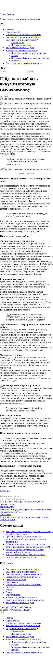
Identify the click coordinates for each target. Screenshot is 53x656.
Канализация (17, 42)
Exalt (27, 610)
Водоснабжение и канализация (21, 40)
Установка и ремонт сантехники (21, 50)
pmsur (5, 96)
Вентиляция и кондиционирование (23, 37)
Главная (9, 29)
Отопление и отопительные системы (23, 34)
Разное (14, 55)
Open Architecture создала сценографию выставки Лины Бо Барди (25, 550)
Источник (5, 491)
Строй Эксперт (7, 14)
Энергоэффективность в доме (20, 47)
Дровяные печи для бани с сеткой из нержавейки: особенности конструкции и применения (26, 539)
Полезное (15, 60)
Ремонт (9, 592)
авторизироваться (20, 501)
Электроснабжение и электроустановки (30, 58)
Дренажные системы (21, 45)
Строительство (13, 32)
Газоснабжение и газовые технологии (24, 63)
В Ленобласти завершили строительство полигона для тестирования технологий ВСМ (28, 545)
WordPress (16, 610)
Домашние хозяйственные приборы (28, 53)
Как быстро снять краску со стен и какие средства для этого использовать (25, 555)
